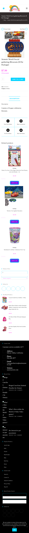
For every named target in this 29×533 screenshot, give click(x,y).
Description (14, 98)
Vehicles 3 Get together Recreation (14, 210)
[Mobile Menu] (27, 8)
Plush (5, 467)
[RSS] (21, 2)
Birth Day (6, 460)
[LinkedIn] (17, 511)
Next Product (22, 29)
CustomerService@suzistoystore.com (16, 363)
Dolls (5, 448)
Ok (14, 529)
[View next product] (26, 29)
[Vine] (19, 2)
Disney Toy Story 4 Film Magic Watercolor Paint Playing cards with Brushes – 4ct (14, 171)
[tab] (14, 98)
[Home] (1, 20)
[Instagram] (13, 2)
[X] (8, 2)
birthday (8, 88)
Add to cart (18, 79)
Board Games (7, 454)
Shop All (6, 486)
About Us (6, 474)
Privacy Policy (7, 483)
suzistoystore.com (12, 370)
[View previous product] (2, 29)
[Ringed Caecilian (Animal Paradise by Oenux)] (5, 387)
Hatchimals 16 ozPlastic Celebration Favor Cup (14, 249)
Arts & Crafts (7, 445)
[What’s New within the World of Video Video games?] (5, 412)
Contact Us (6, 477)
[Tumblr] (15, 2)
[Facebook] (10, 2)
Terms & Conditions (8, 480)
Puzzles (5, 451)
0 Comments (19, 390)
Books (5, 464)
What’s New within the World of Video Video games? (16, 411)
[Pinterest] (11, 2)
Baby (5, 457)
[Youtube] (17, 2)
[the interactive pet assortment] (5, 432)
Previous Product (7, 29)
